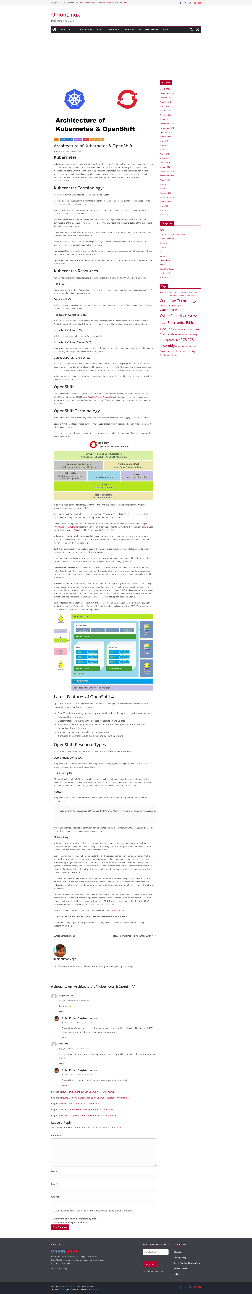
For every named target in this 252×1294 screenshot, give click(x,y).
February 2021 (166, 193)
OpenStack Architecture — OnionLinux (80, 1103)
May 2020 (164, 214)
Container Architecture (115, 910)
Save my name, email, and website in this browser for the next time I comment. (94, 1210)
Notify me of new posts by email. (70, 1222)
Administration (166, 292)
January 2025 (165, 119)
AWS (56, 140)
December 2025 (167, 93)
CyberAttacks (168, 310)
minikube (178, 335)
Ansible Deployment (64, 935)
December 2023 (167, 171)
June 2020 (164, 210)
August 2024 (165, 136)
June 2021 (164, 184)
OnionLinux (65, 14)
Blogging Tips (152, 29)
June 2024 (164, 145)
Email (54, 1184)
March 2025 (165, 110)
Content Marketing (166, 305)
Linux (62, 29)
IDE (82, 609)
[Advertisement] (126, 52)
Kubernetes (188, 329)
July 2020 (164, 206)
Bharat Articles (180, 1268)
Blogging (184, 292)
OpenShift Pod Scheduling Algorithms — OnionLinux (87, 1109)
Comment (57, 1135)
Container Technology (178, 300)
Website (55, 1196)
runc (146, 527)
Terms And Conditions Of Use (187, 1263)
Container (173, 295)
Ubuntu (175, 355)
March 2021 (165, 188)
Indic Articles (179, 1274)
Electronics (176, 322)
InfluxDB (178, 329)
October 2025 (166, 97)
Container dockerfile (186, 295)
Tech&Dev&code (133, 29)
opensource (173, 340)
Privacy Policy (180, 1257)
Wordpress (164, 277)
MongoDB (185, 335)
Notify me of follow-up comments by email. (76, 1218)
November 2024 (167, 128)
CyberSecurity (172, 315)
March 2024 (165, 158)
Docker (163, 322)
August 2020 (165, 201)
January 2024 (165, 167)
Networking (114, 29)
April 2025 (164, 106)
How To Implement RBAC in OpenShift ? (133, 935)
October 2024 (166, 132)
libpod (76, 530)
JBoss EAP (92, 590)
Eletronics (164, 243)
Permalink (85, 1000)
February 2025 (166, 115)
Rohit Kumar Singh (74, 151)
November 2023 (167, 175)
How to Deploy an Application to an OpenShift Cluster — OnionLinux (94, 1097)
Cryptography (178, 305)
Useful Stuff (165, 273)
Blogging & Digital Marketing (172, 234)
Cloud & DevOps (84, 29)
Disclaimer (178, 1252)
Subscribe (150, 1264)
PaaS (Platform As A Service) (99, 397)
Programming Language (185, 346)
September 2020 (167, 197)
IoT (70, 29)
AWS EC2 (176, 292)
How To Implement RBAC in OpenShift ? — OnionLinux (87, 1091)
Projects (164, 351)
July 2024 (164, 141)
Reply (61, 1011)
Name (55, 1171)
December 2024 (167, 123)
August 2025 (165, 102)
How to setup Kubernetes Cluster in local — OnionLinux (88, 1115)
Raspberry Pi (165, 355)
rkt (100, 530)
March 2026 (165, 89)
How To (100, 29)
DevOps (191, 316)
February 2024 (166, 162)
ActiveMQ (104, 590)
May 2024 (164, 149)
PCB (183, 339)
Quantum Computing (182, 351)
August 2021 (165, 180)
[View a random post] (198, 30)
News (165, 29)
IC (173, 329)
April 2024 (164, 154)
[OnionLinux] (54, 30)
